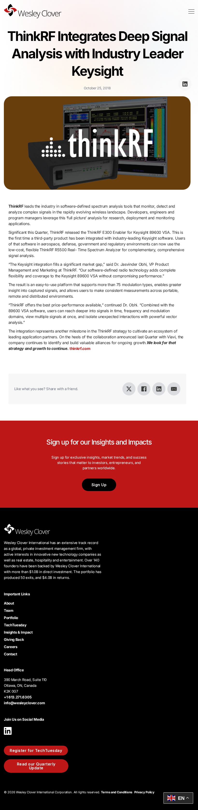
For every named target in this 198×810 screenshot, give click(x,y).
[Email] (173, 388)
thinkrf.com (80, 348)
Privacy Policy (144, 792)
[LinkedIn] (158, 388)
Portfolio (11, 618)
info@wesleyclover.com (24, 703)
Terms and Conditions (116, 792)
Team (9, 610)
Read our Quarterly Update (36, 766)
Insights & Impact (18, 632)
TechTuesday (15, 625)
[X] (128, 388)
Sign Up (99, 484)
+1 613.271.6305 (17, 697)
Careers (10, 647)
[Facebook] (143, 388)
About (9, 603)
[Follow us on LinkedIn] (8, 736)
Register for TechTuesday (36, 750)
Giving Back (14, 639)
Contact (10, 654)
